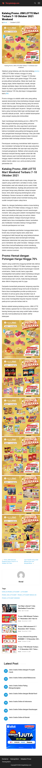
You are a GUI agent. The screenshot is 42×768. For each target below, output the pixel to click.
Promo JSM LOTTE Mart (9, 595)
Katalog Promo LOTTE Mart (11, 591)
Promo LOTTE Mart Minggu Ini (27, 595)
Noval (5, 22)
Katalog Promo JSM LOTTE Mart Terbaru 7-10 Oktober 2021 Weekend (20, 16)
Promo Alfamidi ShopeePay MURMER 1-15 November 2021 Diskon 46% (28, 639)
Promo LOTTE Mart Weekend (11, 598)
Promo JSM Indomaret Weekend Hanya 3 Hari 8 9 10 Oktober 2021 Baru (10, 561)
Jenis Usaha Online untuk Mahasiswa (22, 678)
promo (36, 71)
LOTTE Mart (24, 591)
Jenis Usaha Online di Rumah (19, 717)
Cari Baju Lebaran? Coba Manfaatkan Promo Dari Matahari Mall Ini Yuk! (26, 608)
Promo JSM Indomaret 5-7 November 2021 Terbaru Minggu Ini (27, 629)
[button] (35, 3)
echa (19, 610)
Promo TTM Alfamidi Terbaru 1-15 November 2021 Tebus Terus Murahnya (28, 649)
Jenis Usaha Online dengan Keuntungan (23, 709)
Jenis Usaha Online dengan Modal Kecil (23, 694)
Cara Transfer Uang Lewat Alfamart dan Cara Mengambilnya (31, 561)
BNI (7, 93)
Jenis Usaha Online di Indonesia (20, 701)
